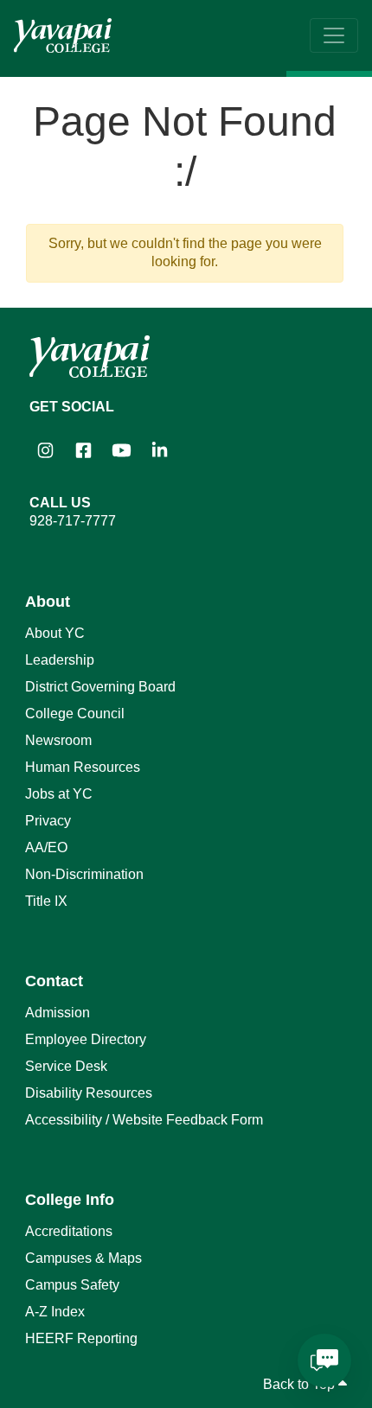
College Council (75, 713)
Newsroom (58, 740)
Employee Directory (85, 1039)
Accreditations (68, 1231)
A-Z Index (55, 1311)
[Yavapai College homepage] (63, 35)
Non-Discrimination (84, 874)
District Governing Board (100, 686)
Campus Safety (72, 1284)
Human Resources (82, 767)
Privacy (48, 820)
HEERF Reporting (81, 1338)
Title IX (46, 901)
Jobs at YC (59, 794)
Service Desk (66, 1066)
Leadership (59, 660)
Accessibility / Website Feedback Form (144, 1119)
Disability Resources (88, 1093)
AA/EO (46, 847)
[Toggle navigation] (334, 35)
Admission (57, 1012)
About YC (55, 633)
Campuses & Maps (83, 1258)
